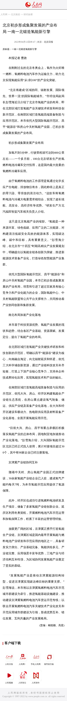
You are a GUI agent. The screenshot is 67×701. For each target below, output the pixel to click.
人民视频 (9, 683)
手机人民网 (35, 664)
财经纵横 (28, 14)
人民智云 (22, 683)
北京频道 (15, 14)
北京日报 (48, 42)
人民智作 (36, 683)
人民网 (3, 14)
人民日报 (9, 664)
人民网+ (22, 664)
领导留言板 (49, 664)
